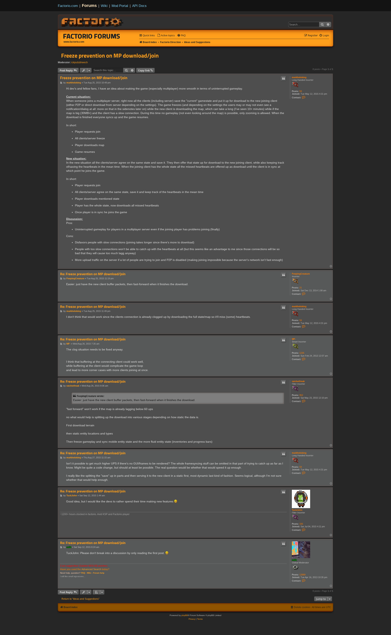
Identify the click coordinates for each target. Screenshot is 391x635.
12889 (302, 574)
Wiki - (89, 573)
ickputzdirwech (79, 62)
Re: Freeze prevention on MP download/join (92, 274)
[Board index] (92, 22)
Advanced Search (91, 569)
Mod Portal (120, 6)
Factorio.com (68, 6)
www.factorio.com (74, 41)
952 (301, 395)
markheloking (299, 77)
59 (300, 91)
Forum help (98, 573)
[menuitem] (166, 35)
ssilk (294, 560)
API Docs (139, 6)
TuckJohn (297, 510)
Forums (89, 5)
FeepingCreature (301, 274)
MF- (294, 339)
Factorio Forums (91, 36)
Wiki (104, 6)
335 (301, 524)
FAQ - (83, 573)
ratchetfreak (298, 381)
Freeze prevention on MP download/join (110, 55)
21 (300, 287)
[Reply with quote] (283, 78)
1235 (301, 353)
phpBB (184, 615)
